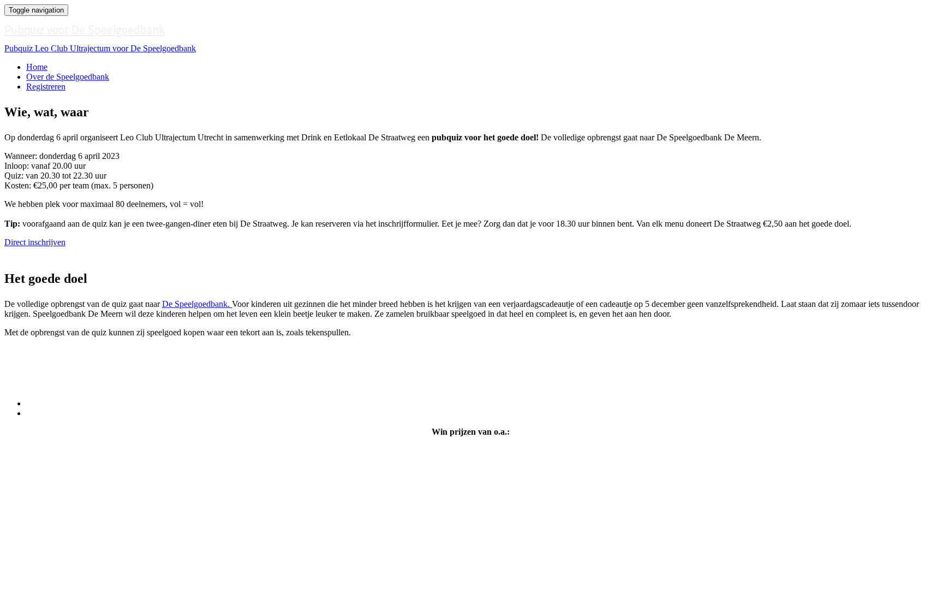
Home (36, 67)
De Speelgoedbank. (197, 304)
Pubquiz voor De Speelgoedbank (84, 29)
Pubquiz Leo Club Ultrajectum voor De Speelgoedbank (100, 48)
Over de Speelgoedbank (67, 76)
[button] (34, 242)
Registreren (45, 86)
